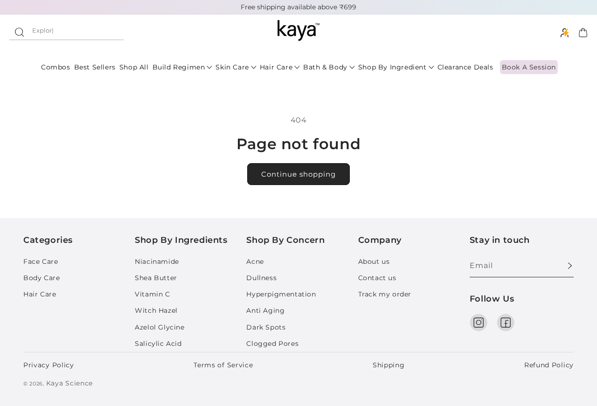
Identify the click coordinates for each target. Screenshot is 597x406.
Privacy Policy (48, 365)
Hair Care (39, 294)
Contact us (377, 278)
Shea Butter (156, 278)
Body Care (41, 278)
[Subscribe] (563, 266)
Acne (255, 261)
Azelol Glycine (159, 327)
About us (374, 261)
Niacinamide (157, 261)
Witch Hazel (156, 310)
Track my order (384, 294)
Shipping (389, 365)
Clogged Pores (272, 343)
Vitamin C (152, 294)
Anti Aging (265, 310)
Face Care (40, 261)
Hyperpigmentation (281, 294)
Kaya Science (69, 383)
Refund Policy (549, 365)
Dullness (261, 278)
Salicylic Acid (158, 343)
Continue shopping (298, 174)
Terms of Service (223, 365)
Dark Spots (265, 327)
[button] (66, 30)
